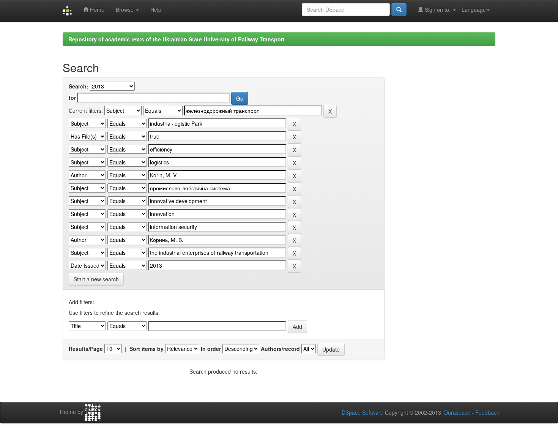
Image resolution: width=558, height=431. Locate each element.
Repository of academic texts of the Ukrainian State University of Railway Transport (176, 39)
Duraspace (457, 412)
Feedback (487, 412)
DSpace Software (362, 412)
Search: (78, 86)
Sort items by (146, 348)
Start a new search (96, 279)
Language (474, 9)
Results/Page (86, 348)
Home (96, 9)
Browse (125, 9)
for (72, 97)
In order (211, 348)
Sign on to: (437, 9)
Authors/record (280, 348)
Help (155, 9)
